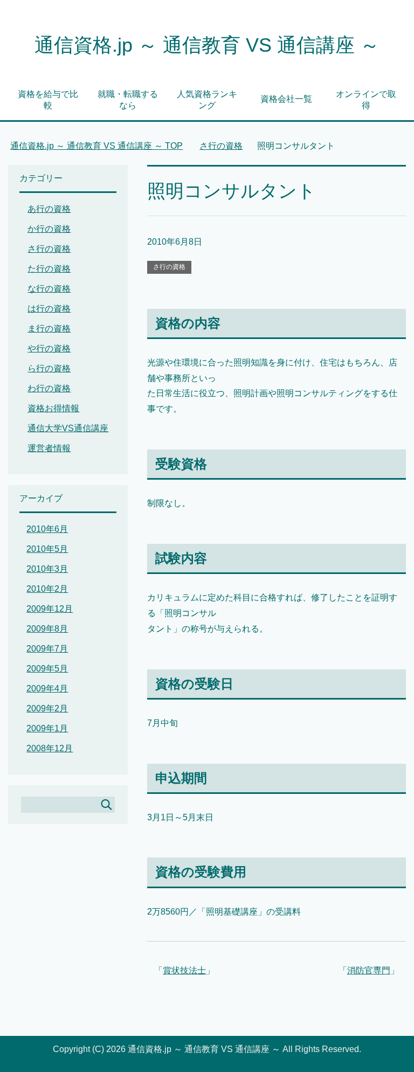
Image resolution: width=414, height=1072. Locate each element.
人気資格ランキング (207, 99)
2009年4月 (47, 688)
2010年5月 (47, 549)
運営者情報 (49, 448)
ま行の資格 (49, 328)
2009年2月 (47, 708)
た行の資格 (49, 268)
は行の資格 (49, 308)
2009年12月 (49, 608)
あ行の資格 (49, 208)
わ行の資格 (49, 388)
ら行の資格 (49, 368)
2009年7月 (47, 648)
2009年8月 (47, 628)
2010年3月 (47, 568)
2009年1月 (47, 728)
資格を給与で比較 (48, 99)
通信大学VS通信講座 (67, 428)
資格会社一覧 (286, 98)
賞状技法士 (184, 970)
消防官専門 (368, 970)
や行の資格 (49, 348)
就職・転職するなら (128, 99)
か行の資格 (49, 228)
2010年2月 (47, 588)
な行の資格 (49, 288)
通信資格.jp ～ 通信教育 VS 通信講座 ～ (207, 45)
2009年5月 (47, 668)
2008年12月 (49, 748)
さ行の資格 (169, 267)
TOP (96, 145)
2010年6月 (47, 529)
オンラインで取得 (366, 99)
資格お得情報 (53, 408)
